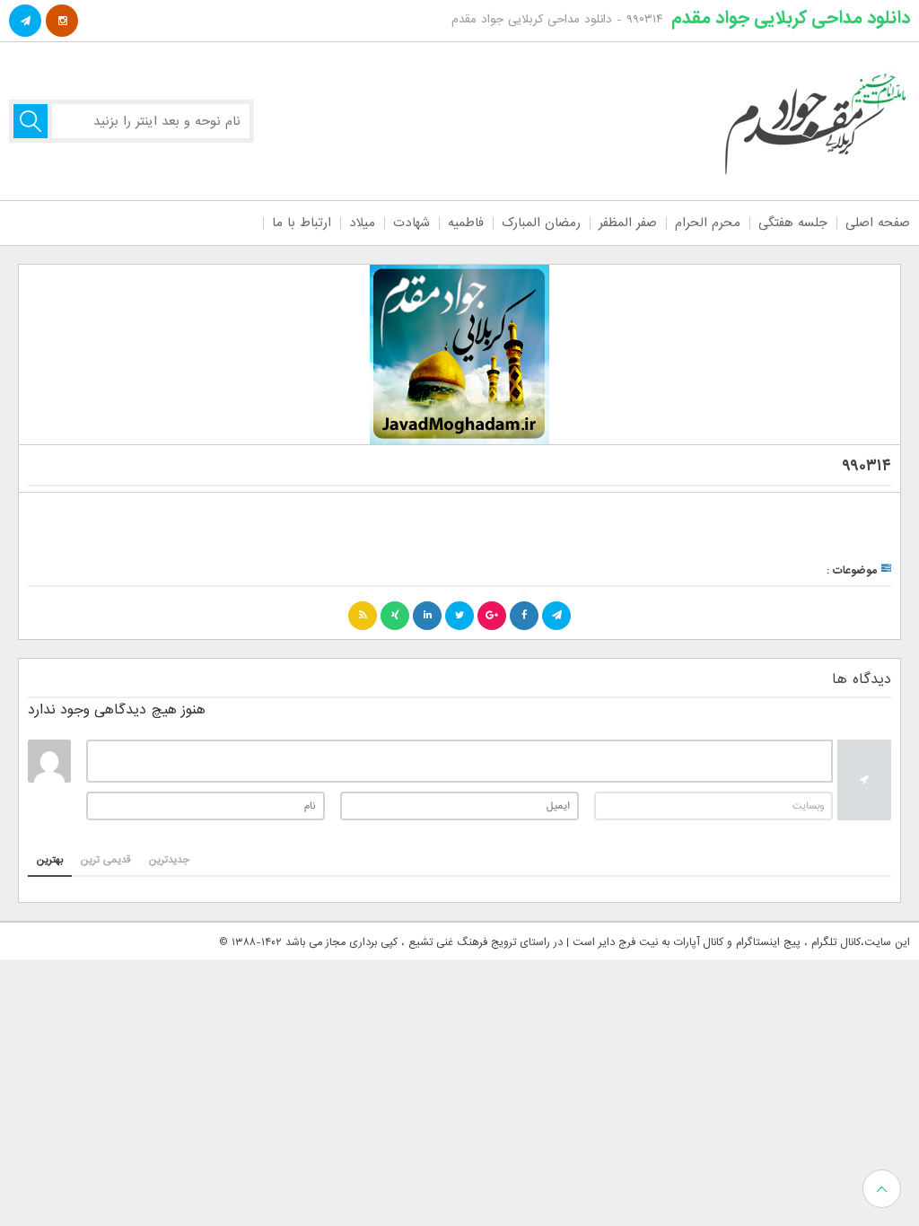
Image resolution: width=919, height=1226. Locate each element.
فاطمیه (466, 222)
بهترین (50, 860)
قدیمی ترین (106, 860)
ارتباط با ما (301, 222)
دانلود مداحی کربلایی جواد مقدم (790, 17)
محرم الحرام (707, 222)
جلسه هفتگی (792, 222)
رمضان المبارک (541, 222)
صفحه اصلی (877, 222)
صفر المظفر (628, 222)
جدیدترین (169, 860)
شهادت (411, 222)
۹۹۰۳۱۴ (867, 466)
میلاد (362, 222)
